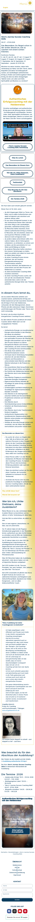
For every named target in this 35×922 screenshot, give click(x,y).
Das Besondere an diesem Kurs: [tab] (13, 433)
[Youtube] (20, 911)
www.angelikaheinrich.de (10, 710)
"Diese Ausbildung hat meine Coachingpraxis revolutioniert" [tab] (13, 624)
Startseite (4, 852)
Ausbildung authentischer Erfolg (14, 761)
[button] (30, 3)
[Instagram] (14, 911)
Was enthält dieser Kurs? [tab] (10, 491)
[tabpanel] (17, 286)
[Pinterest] (25, 911)
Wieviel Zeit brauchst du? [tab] (11, 495)
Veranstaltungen (13, 852)
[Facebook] (9, 911)
